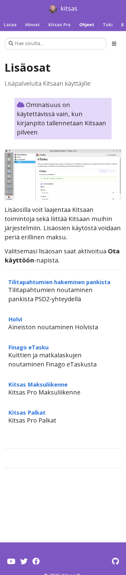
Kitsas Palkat (27, 412)
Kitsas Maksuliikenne (38, 384)
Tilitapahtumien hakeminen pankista (59, 282)
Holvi (15, 319)
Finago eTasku (28, 347)
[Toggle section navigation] (114, 43)
